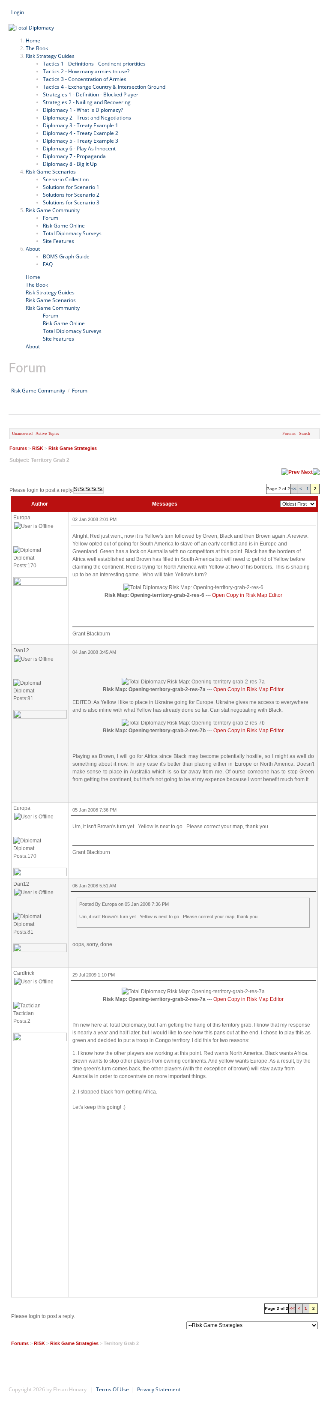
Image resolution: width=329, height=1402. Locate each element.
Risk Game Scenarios (51, 300)
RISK (37, 448)
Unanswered (22, 433)
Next (307, 472)
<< (293, 488)
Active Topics (47, 433)
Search (17, 20)
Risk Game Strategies (72, 448)
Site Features (58, 338)
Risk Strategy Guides (50, 292)
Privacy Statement (158, 1389)
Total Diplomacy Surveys (72, 331)
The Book (37, 284)
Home (33, 277)
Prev (294, 472)
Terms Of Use (112, 1389)
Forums (289, 433)
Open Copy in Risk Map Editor (247, 595)
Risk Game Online (64, 323)
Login (17, 12)
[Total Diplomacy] (31, 27)
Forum (50, 315)
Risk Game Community (53, 308)
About (33, 346)
